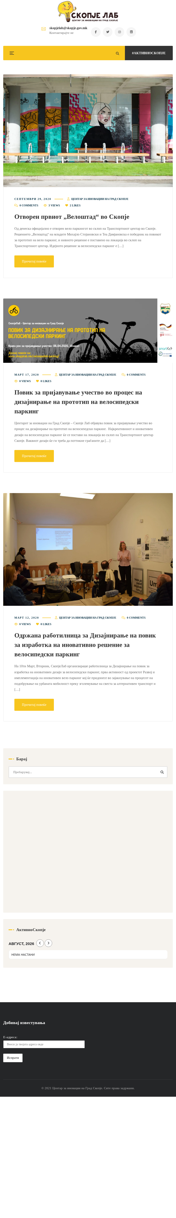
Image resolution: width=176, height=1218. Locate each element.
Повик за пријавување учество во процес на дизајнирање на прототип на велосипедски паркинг (78, 402)
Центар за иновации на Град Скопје (100, 199)
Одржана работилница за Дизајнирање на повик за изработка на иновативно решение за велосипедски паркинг (85, 645)
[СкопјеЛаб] (88, 11)
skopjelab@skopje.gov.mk (68, 28)
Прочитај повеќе (34, 261)
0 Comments (29, 205)
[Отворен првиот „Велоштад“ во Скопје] (88, 130)
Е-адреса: (10, 1037)
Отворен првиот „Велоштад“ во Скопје (71, 216)
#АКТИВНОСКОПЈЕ (149, 53)
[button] (88, 130)
